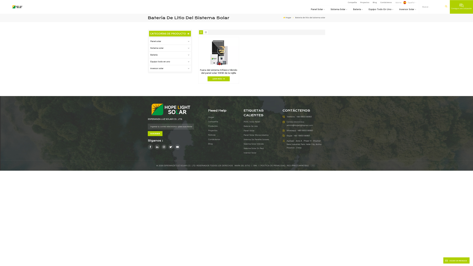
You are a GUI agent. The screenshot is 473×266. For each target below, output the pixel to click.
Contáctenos (386, 2)
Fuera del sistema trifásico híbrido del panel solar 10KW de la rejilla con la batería (218, 72)
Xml (255, 165)
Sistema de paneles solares (256, 139)
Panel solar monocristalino (256, 135)
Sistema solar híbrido (254, 144)
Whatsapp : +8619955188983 (300, 130)
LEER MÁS (217, 79)
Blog (375, 2)
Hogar (288, 17)
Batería (357, 9)
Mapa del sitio (242, 165)
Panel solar (317, 9)
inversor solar (406, 9)
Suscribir (155, 134)
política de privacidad (273, 165)
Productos (213, 126)
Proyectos (364, 2)
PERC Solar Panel (252, 122)
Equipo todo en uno (380, 9)
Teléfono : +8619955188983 (299, 117)
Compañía (352, 2)
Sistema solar (338, 9)
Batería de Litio (251, 126)
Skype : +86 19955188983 (298, 135)
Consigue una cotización (461, 8)
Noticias (211, 135)
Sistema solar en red (254, 148)
